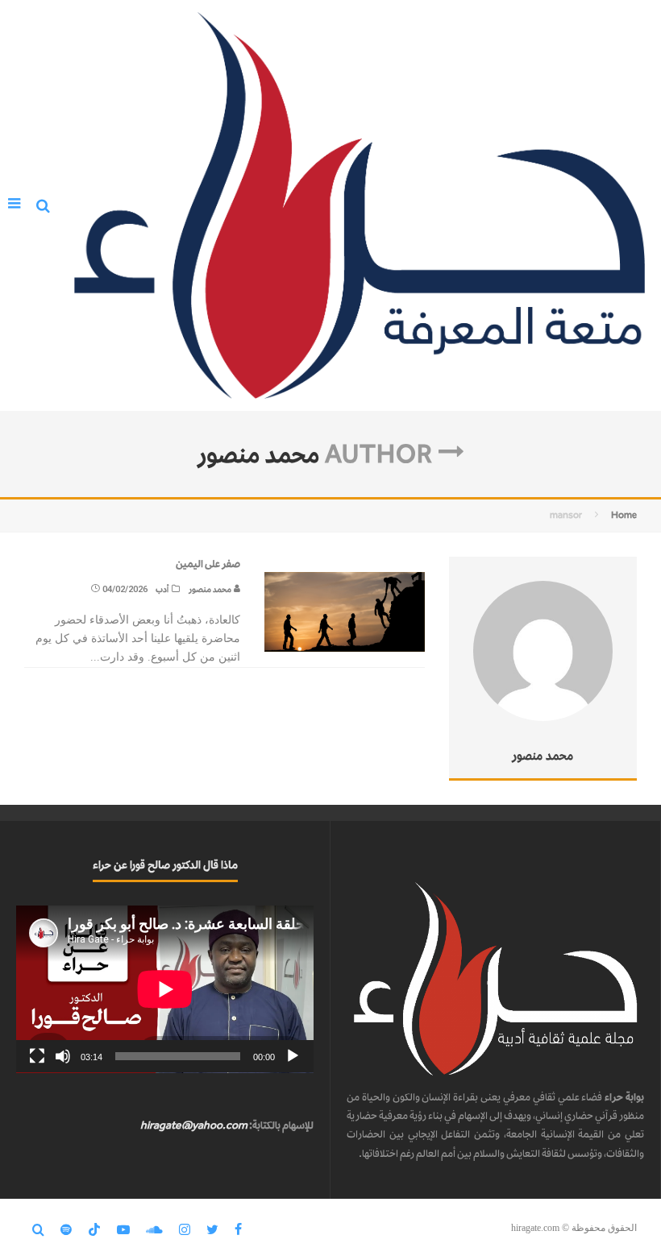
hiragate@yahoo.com (193, 1125)
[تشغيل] (293, 1056)
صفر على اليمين (208, 563)
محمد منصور (211, 589)
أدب (162, 589)
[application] (165, 989)
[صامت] (63, 1056)
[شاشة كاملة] (37, 1056)
